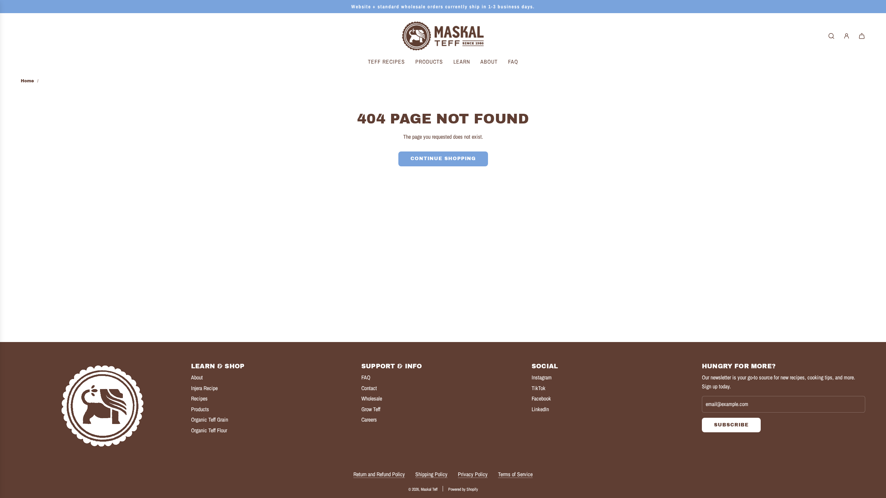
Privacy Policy (473, 474)
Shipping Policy (431, 474)
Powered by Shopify (463, 489)
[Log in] (846, 36)
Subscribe (731, 424)
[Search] (831, 36)
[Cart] (861, 36)
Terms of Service (515, 474)
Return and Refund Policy (379, 474)
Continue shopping (443, 158)
